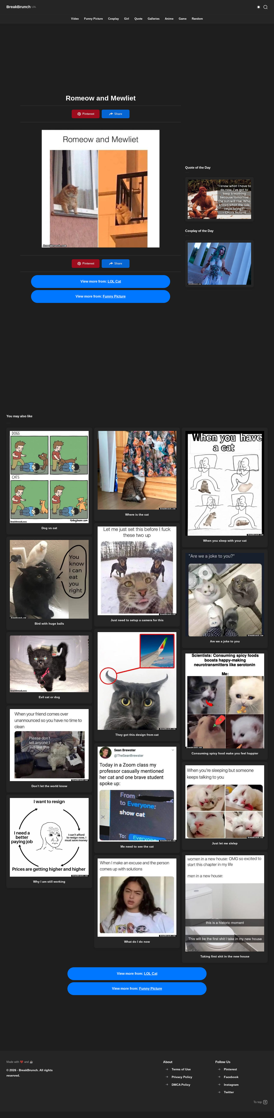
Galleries (153, 19)
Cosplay (113, 19)
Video (75, 19)
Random (197, 19)
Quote (138, 19)
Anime (169, 19)
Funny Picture (93, 19)
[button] (258, 7)
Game (182, 19)
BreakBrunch (28, 1070)
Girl (126, 19)
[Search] (265, 7)
